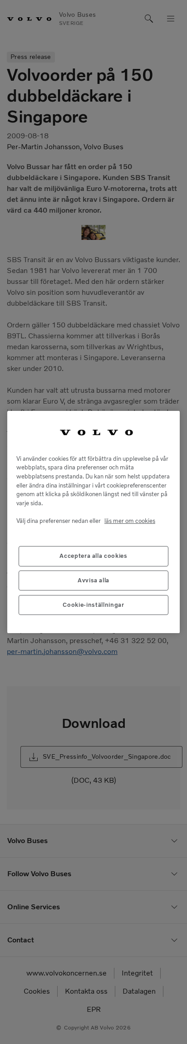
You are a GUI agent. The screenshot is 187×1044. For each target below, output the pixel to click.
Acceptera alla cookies (93, 555)
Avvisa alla (93, 580)
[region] (93, 522)
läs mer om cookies (129, 520)
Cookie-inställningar (93, 604)
